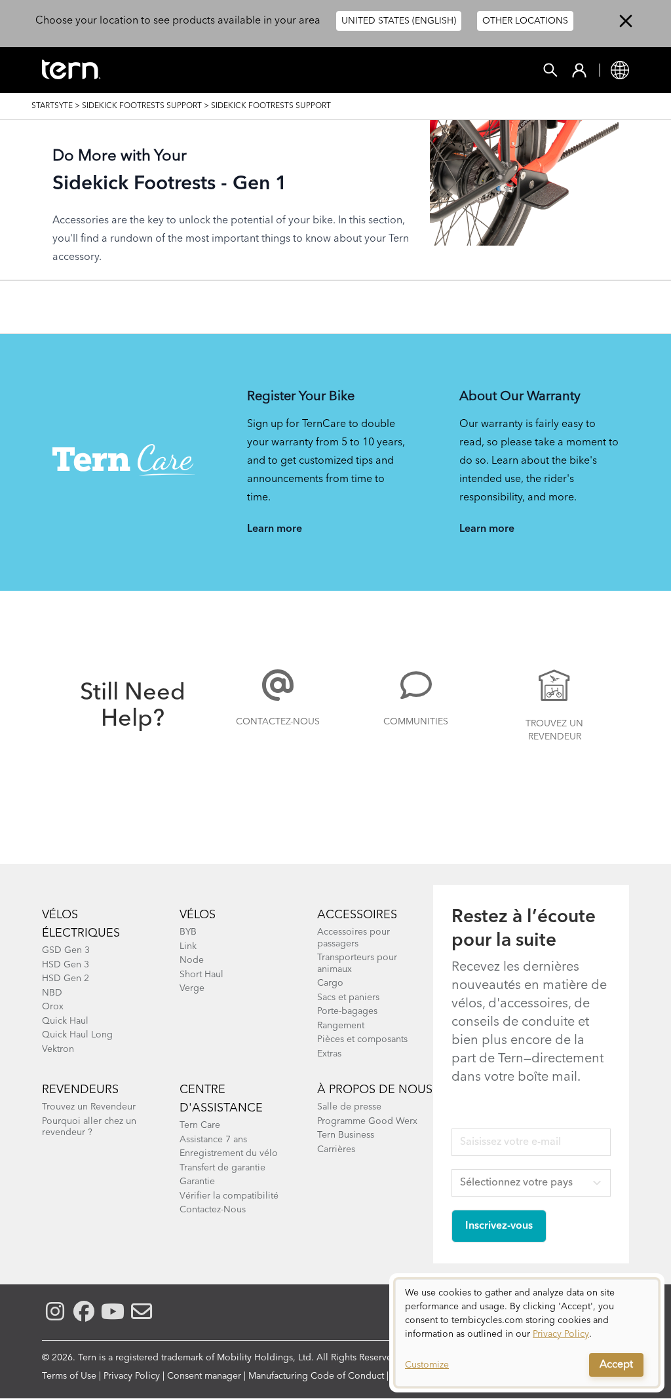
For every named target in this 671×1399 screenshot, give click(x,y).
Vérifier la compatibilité (229, 1196)
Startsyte (52, 106)
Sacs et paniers (348, 997)
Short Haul (201, 974)
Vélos (198, 915)
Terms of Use (69, 1376)
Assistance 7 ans (213, 1139)
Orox (53, 1006)
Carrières (336, 1149)
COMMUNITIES (415, 721)
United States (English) (398, 21)
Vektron (58, 1049)
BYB (188, 932)
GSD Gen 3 (66, 950)
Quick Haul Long (77, 1034)
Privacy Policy (132, 1376)
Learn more (274, 529)
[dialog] (527, 1333)
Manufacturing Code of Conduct (316, 1376)
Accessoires (357, 915)
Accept (616, 1365)
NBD (52, 993)
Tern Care (200, 1125)
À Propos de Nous (374, 1090)
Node (192, 960)
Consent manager (204, 1376)
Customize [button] (427, 1365)
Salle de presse (349, 1106)
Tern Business (345, 1135)
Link (188, 946)
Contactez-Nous (278, 721)
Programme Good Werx (367, 1121)
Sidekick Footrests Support (142, 106)
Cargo (330, 983)
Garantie (197, 1181)
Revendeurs (80, 1090)
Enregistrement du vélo (229, 1153)
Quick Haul (65, 1021)
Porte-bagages (347, 1011)
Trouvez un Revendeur (554, 730)
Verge (192, 988)
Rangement (340, 1025)
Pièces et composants (362, 1039)
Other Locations (525, 21)
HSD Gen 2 (65, 978)
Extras (329, 1053)
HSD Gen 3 (65, 964)
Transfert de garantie (222, 1167)
